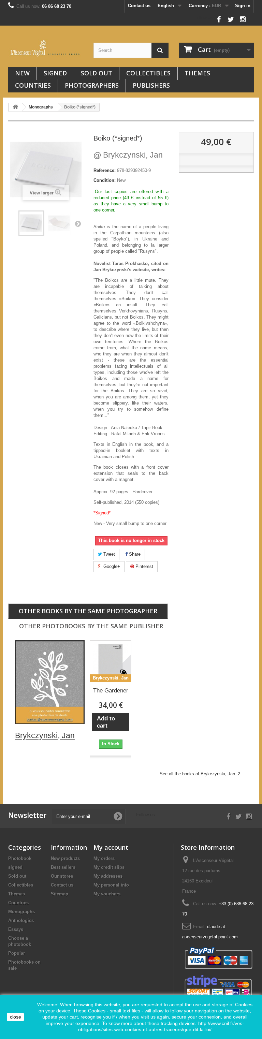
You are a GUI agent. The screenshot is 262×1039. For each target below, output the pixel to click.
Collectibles (148, 73)
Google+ (111, 566)
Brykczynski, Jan (128, 154)
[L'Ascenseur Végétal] (45, 48)
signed (55, 73)
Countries (33, 85)
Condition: (104, 180)
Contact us (139, 5)
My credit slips (109, 867)
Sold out (96, 73)
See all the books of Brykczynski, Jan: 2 (200, 773)
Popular (16, 953)
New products (65, 858)
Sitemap (59, 893)
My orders (104, 858)
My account (110, 847)
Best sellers (63, 867)
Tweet (108, 554)
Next (77, 223)
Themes (197, 73)
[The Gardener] (110, 661)
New (22, 73)
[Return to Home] (15, 107)
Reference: (104, 170)
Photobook (19, 858)
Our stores (62, 876)
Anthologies (21, 920)
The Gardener (110, 690)
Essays (15, 929)
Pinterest (143, 566)
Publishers (151, 85)
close (15, 1017)
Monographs (21, 911)
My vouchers (106, 893)
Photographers (92, 85)
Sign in (242, 5)
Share (134, 554)
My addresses (107, 876)
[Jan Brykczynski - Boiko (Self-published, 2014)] (31, 223)
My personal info (111, 885)
